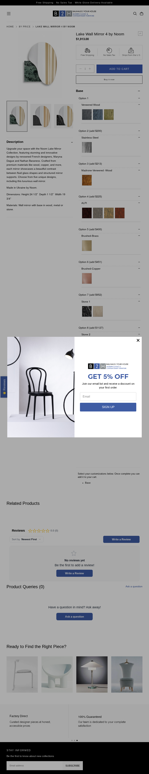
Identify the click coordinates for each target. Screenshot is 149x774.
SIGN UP (108, 407)
